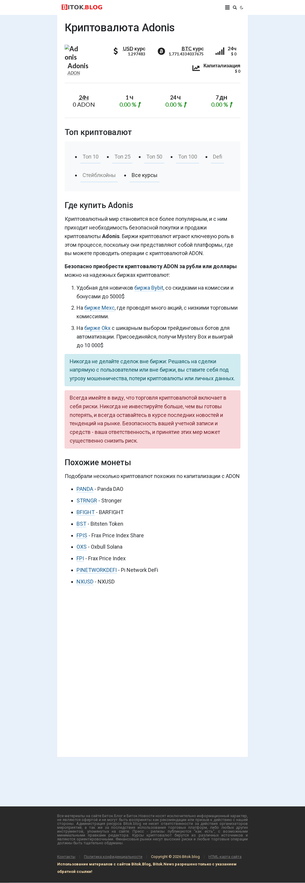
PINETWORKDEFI (97, 570)
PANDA (85, 489)
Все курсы (145, 175)
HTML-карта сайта (225, 856)
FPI (80, 558)
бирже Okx (97, 328)
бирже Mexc (99, 308)
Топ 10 (91, 156)
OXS (82, 547)
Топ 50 (154, 156)
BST (81, 524)
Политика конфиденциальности (113, 856)
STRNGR (87, 500)
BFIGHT (86, 512)
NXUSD (85, 581)
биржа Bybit (148, 288)
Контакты (66, 856)
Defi (217, 156)
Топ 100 (187, 156)
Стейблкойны (99, 175)
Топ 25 (122, 156)
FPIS (82, 535)
